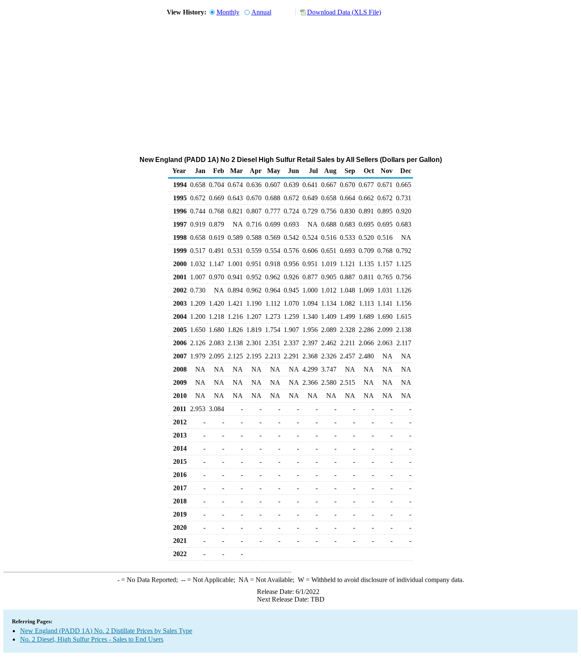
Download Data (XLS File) (344, 12)
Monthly (227, 12)
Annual (261, 12)
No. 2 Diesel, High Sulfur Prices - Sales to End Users (91, 639)
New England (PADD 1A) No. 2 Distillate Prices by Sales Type (106, 630)
